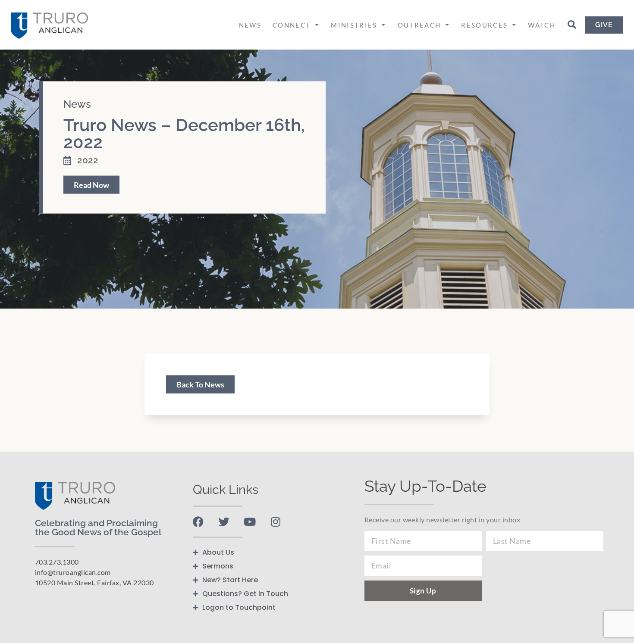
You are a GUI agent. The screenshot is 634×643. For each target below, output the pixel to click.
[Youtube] (250, 521)
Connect (292, 25)
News (250, 25)
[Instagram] (275, 521)
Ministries (354, 25)
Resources (484, 25)
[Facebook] (198, 521)
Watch (542, 25)
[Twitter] (224, 521)
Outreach (419, 25)
